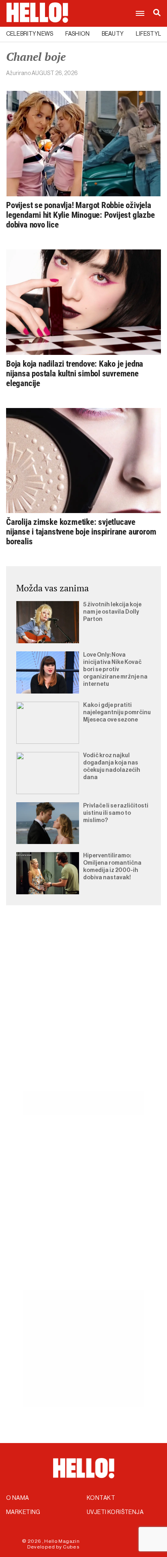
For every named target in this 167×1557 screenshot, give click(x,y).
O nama (17, 1498)
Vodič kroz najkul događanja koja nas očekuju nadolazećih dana (111, 766)
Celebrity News (29, 34)
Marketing (23, 1512)
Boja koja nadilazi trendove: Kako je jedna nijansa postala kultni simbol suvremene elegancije (74, 373)
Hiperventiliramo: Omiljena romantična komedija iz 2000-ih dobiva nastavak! (112, 867)
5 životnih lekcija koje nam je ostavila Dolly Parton (112, 612)
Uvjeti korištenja (115, 1512)
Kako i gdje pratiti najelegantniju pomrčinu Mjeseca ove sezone (117, 712)
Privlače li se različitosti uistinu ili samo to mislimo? (115, 813)
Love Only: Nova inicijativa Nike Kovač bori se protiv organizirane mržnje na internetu (115, 669)
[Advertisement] (83, 1007)
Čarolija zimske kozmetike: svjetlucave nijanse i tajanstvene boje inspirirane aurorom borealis (81, 531)
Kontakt (101, 1498)
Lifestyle (150, 34)
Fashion (77, 34)
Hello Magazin (61, 1541)
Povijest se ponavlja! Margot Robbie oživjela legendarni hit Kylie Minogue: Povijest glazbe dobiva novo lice (80, 215)
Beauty (113, 34)
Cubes (71, 1546)
